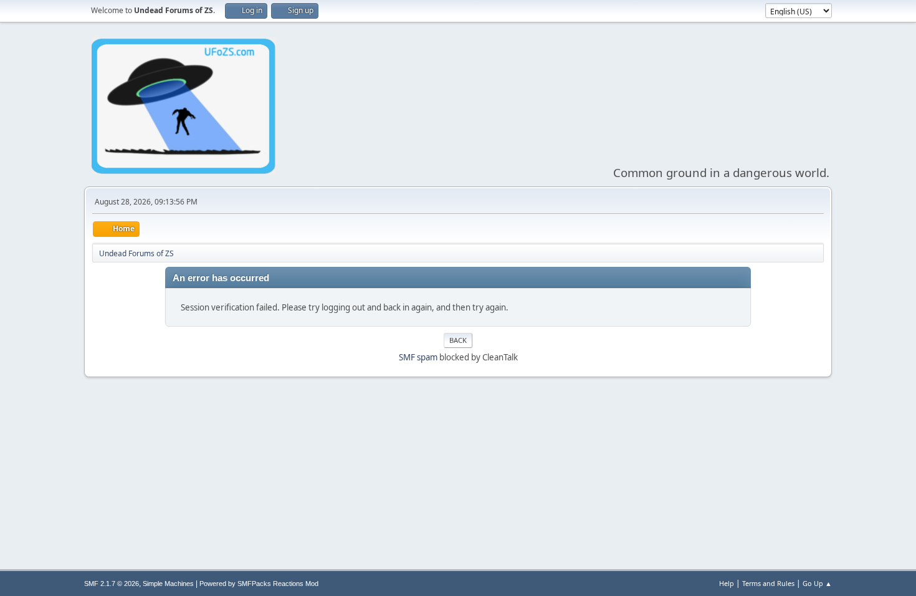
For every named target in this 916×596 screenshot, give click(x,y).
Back (458, 340)
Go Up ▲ (817, 583)
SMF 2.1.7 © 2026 (111, 583)
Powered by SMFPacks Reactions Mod (258, 583)
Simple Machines (168, 583)
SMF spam (418, 357)
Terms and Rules (768, 583)
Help (726, 583)
